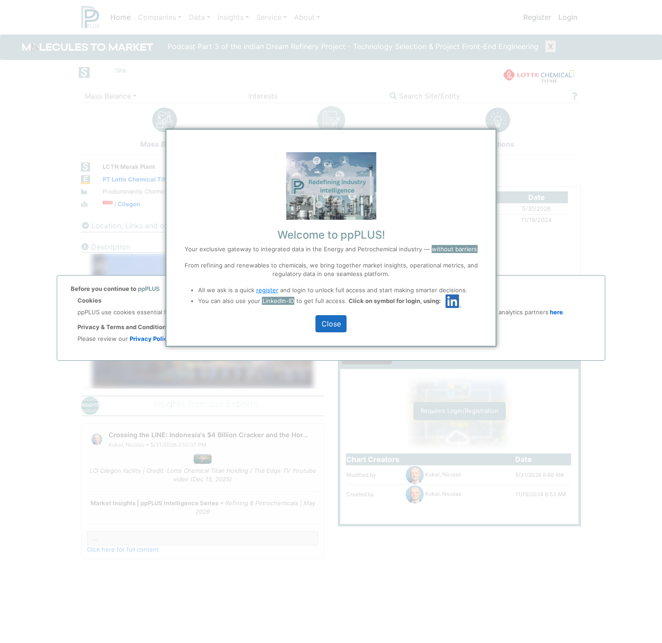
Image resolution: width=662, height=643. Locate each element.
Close (331, 323)
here (556, 312)
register (267, 290)
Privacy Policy (150, 338)
